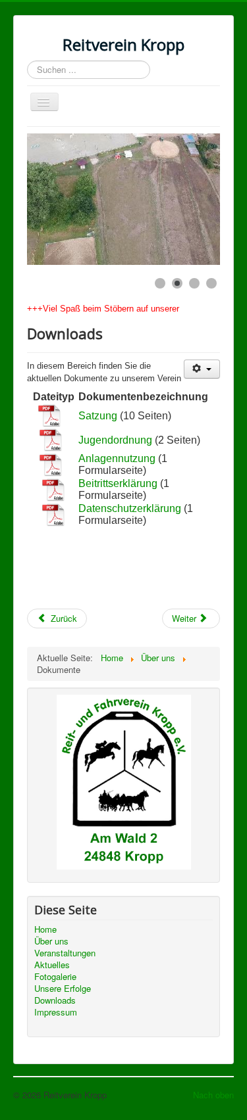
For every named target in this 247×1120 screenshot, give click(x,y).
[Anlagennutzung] (51, 463)
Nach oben (213, 1094)
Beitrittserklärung (117, 483)
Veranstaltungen (65, 953)
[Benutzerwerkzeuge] (202, 369)
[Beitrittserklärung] (53, 488)
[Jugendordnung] (51, 439)
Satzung (97, 415)
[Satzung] (49, 415)
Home (45, 929)
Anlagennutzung (116, 458)
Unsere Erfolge (62, 988)
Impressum (55, 1012)
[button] (180, 199)
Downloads (55, 1000)
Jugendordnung (115, 440)
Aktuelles (52, 965)
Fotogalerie (55, 977)
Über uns (51, 941)
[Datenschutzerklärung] (53, 513)
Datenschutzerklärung (131, 508)
